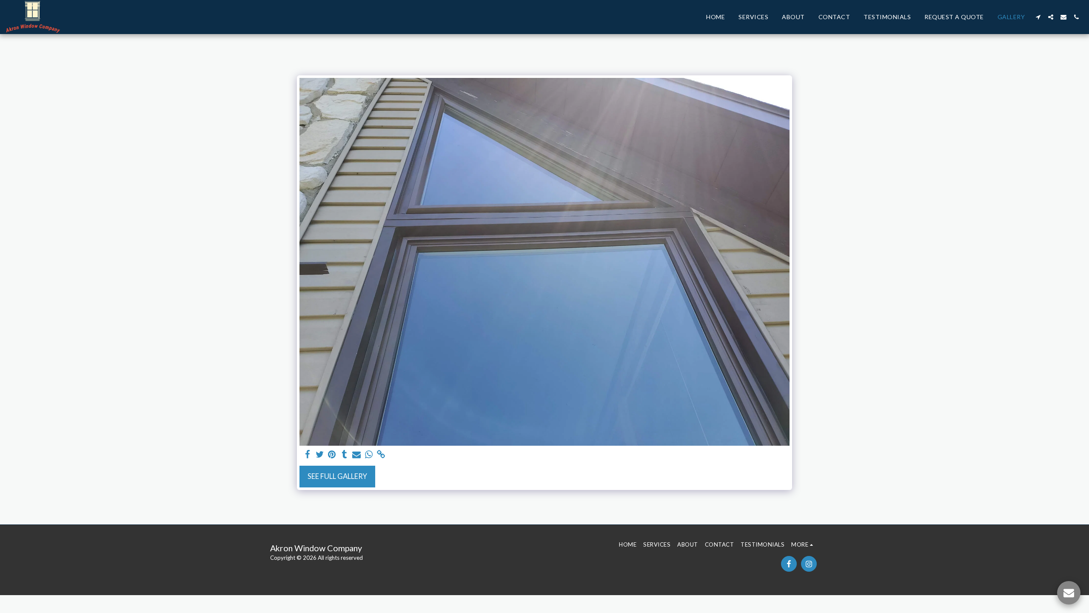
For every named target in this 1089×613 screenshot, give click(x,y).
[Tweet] (319, 454)
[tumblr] (344, 454)
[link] (381, 454)
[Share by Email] (356, 454)
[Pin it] (332, 454)
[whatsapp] (369, 454)
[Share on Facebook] (307, 454)
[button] (1038, 17)
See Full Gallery (337, 476)
